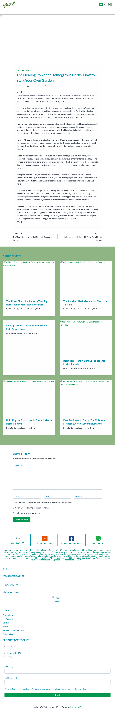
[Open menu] (101, 4)
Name (17, 496)
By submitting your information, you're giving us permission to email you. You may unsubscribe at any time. (45, 689)
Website (78, 496)
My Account (8, 619)
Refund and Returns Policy (13, 630)
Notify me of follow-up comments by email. (32, 508)
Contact (6, 623)
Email (47, 496)
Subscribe (57, 695)
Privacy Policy (8, 615)
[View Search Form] (105, 4)
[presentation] (29, 278)
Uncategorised (23, 70)
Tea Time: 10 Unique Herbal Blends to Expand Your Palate (34, 236)
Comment (18, 466)
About (5, 626)
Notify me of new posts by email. (28, 513)
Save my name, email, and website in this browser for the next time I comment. (44, 503)
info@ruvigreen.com (11, 592)
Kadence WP (75, 707)
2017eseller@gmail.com (27, 86)
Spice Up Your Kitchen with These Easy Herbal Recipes (83, 236)
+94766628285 (10, 585)
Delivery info (8, 634)
